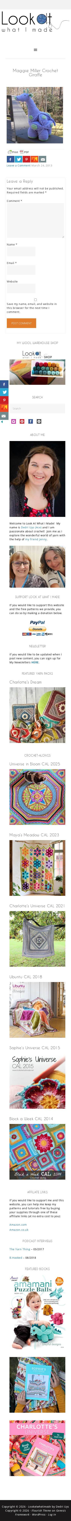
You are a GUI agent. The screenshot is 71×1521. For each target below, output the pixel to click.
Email (12, 263)
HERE (35, 662)
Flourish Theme (41, 1510)
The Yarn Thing (19, 1249)
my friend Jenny (36, 539)
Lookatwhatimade (39, 1506)
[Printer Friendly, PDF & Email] (18, 152)
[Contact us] (42, 159)
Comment (14, 201)
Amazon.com (18, 1224)
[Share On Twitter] (18, 159)
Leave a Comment (19, 165)
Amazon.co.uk (18, 1230)
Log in (52, 1514)
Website (12, 281)
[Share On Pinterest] (26, 159)
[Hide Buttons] (2, 422)
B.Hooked (15, 1257)
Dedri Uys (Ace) (31, 527)
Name (12, 244)
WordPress (39, 1514)
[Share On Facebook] (10, 159)
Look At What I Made (35, 25)
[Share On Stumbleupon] (34, 159)
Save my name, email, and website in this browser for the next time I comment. (32, 308)
